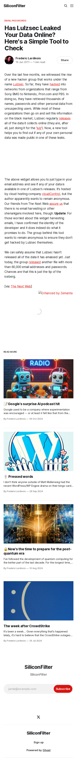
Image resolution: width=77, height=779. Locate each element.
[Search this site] (66, 6)
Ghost (46, 750)
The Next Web (21, 286)
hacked (55, 84)
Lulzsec (18, 84)
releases (65, 118)
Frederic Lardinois (28, 58)
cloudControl (51, 194)
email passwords (15, 20)
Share (65, 60)
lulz (39, 128)
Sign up (39, 742)
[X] (38, 717)
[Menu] (72, 6)
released (35, 262)
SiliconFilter (14, 6)
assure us (55, 204)
